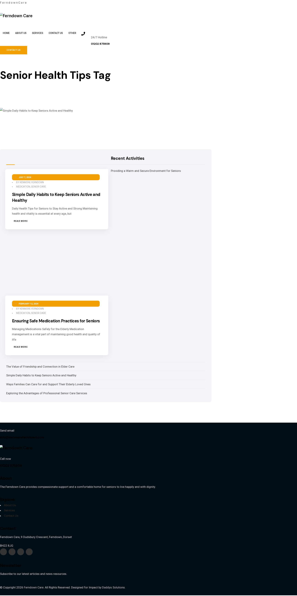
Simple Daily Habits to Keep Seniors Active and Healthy (41, 375)
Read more (21, 221)
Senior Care (38, 186)
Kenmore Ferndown (32, 182)
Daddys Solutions (113, 587)
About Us (10, 505)
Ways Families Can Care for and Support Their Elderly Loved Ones (48, 384)
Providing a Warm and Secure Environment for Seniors (146, 171)
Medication (23, 186)
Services (9, 510)
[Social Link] (3, 551)
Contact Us (11, 515)
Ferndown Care (33, 587)
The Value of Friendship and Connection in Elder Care (40, 366)
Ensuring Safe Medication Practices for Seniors (56, 321)
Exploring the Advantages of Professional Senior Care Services (46, 393)
